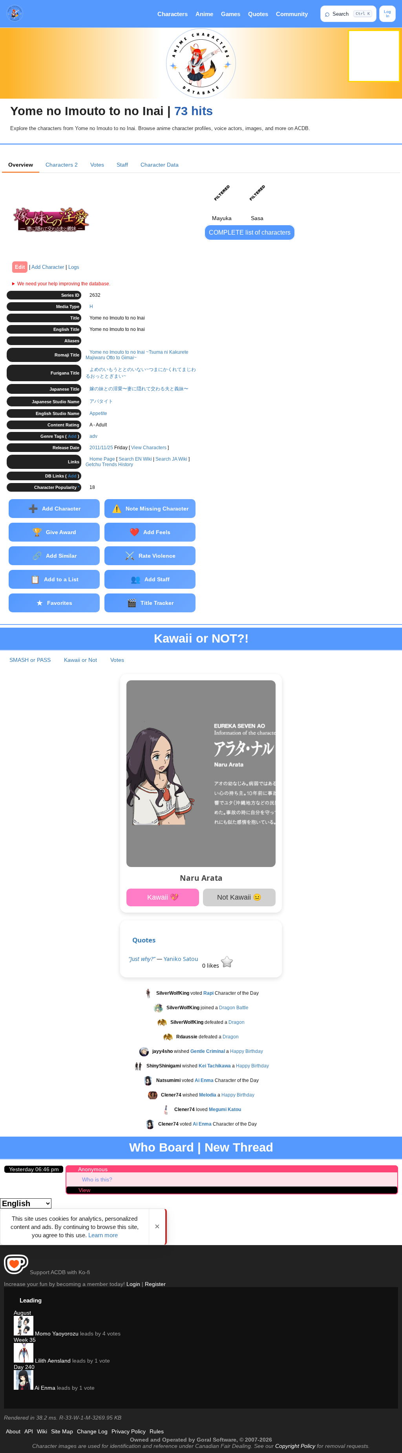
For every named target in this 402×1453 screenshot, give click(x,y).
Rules (157, 1431)
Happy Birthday (246, 1051)
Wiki (42, 1431)
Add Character (47, 267)
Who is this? (97, 1179)
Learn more (103, 1235)
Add (72, 436)
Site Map (62, 1431)
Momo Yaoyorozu (56, 1333)
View (84, 1190)
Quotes (258, 14)
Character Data (160, 165)
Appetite (98, 413)
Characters (172, 14)
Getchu (93, 464)
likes (211, 965)
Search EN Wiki (135, 459)
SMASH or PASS (30, 660)
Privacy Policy (128, 1431)
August (22, 1313)
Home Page (102, 459)
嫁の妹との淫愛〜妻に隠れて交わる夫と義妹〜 (139, 388)
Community (292, 14)
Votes (97, 165)
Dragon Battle (234, 1007)
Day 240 (24, 1367)
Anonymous (93, 1169)
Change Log (92, 1431)
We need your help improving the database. (63, 284)
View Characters (148, 447)
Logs (73, 267)
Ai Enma (44, 1388)
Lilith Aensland (52, 1360)
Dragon (236, 1022)
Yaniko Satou (181, 959)
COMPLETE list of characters (250, 232)
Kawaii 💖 (163, 897)
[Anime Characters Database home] (14, 14)
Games (230, 14)
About (13, 1431)
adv (93, 436)
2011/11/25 (101, 447)
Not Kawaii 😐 (239, 897)
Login (133, 1284)
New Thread (239, 1147)
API (28, 1431)
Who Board (161, 1147)
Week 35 (25, 1340)
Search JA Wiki (171, 459)
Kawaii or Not (80, 660)
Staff (122, 165)
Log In (387, 13)
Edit (20, 267)
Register (155, 1284)
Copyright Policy (295, 1446)
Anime (204, 14)
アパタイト (101, 401)
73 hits (193, 111)
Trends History (117, 464)
